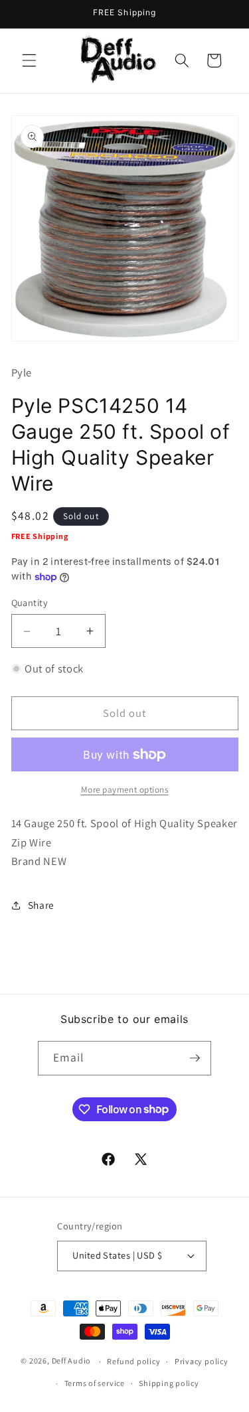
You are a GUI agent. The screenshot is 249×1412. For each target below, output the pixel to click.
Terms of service (94, 1383)
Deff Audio (72, 1361)
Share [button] (41, 904)
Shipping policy (169, 1383)
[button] (29, 60)
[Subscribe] (194, 1058)
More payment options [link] (125, 789)
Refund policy (133, 1361)
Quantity (29, 602)
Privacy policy (201, 1361)
